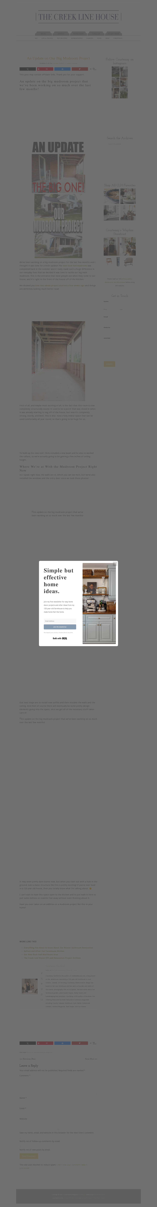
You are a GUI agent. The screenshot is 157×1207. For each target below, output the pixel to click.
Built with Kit (60, 638)
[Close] (115, 564)
